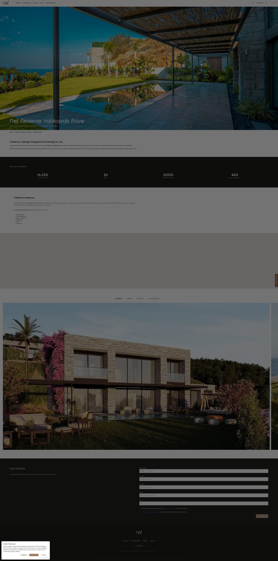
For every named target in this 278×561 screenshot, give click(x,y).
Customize (43, 555)
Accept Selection (34, 555)
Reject (24, 555)
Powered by (43, 557)
